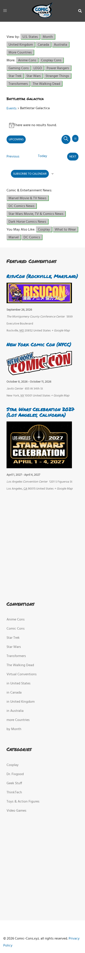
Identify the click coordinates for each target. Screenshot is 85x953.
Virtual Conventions (22, 674)
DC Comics (32, 237)
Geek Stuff (14, 783)
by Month (14, 729)
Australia (60, 44)
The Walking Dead (46, 83)
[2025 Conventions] (42, 11)
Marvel (13, 237)
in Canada (14, 693)
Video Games (16, 811)
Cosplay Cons (51, 60)
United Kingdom (20, 44)
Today (42, 156)
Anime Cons (27, 60)
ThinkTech (14, 792)
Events (12, 108)
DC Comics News (21, 205)
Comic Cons (16, 629)
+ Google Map (60, 330)
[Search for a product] (80, 11)
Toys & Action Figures (23, 801)
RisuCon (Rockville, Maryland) (42, 276)
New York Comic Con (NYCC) (39, 344)
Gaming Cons (18, 67)
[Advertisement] (41, 545)
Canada (43, 44)
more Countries (18, 720)
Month (48, 36)
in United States (19, 683)
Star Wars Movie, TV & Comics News (35, 213)
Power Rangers (58, 67)
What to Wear (65, 229)
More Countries (20, 52)
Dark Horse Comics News (27, 221)
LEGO (38, 67)
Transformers (18, 83)
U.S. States (30, 36)
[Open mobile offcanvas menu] (5, 10)
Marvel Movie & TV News (27, 198)
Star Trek (15, 75)
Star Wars (33, 75)
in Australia (15, 711)
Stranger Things (57, 75)
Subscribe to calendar (30, 173)
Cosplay (44, 229)
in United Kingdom (21, 702)
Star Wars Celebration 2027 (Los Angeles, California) (40, 412)
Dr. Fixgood (15, 774)
